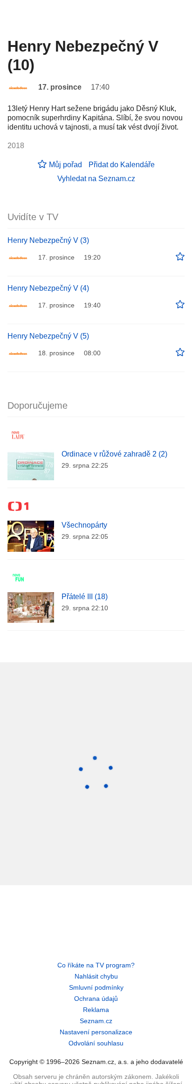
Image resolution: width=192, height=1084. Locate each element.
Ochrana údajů (96, 998)
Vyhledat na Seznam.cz (96, 179)
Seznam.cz (96, 1021)
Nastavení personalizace (96, 1032)
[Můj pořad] (180, 256)
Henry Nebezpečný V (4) (48, 288)
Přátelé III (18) (85, 597)
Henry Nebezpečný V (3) (48, 240)
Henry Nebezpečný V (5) (48, 336)
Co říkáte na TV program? (96, 965)
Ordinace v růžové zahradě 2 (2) (114, 454)
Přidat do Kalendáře (122, 165)
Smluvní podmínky (96, 987)
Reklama (96, 1009)
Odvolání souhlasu (96, 1043)
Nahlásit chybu (96, 976)
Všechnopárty (84, 525)
